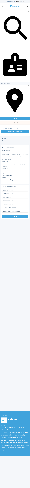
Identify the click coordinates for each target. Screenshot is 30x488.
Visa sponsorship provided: (9, 207)
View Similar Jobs (15, 216)
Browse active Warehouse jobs (15, 131)
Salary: (4, 193)
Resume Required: (7, 204)
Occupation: (6, 186)
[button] (4, 138)
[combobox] (15, 46)
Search (15, 118)
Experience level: (6, 200)
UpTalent (12, 419)
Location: (5, 211)
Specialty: (5, 190)
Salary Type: (6, 197)
